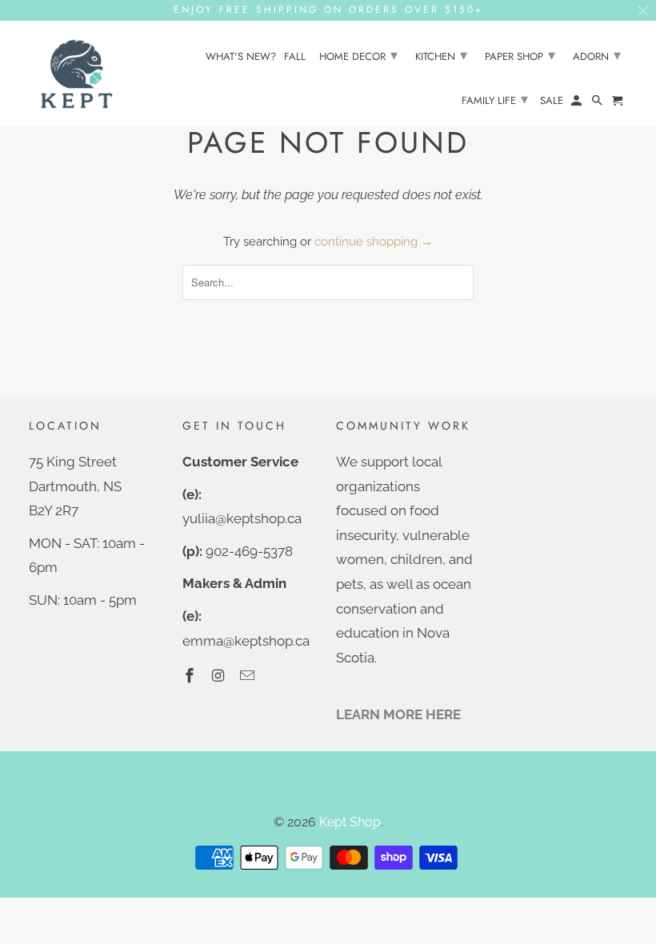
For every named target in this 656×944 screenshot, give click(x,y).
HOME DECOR (358, 55)
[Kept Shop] (77, 74)
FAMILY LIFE (495, 99)
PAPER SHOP (520, 55)
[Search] (598, 103)
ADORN (597, 55)
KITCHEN (441, 55)
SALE (551, 101)
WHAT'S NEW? (241, 57)
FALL (295, 57)
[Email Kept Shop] (249, 675)
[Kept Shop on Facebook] (191, 675)
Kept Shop (350, 822)
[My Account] (577, 103)
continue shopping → (373, 241)
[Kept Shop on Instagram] (220, 675)
